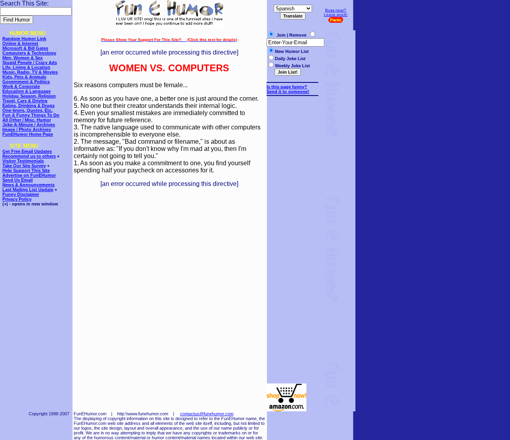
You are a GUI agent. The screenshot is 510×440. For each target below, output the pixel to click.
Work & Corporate (21, 86)
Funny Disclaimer (20, 194)
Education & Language (26, 91)
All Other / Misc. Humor (26, 119)
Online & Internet (20, 43)
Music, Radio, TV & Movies (30, 72)
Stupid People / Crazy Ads (29, 62)
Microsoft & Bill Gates (25, 48)
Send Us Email (17, 180)
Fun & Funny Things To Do (30, 115)
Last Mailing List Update (27, 189)
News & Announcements (28, 184)
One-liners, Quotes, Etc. (27, 110)
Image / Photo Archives (26, 129)
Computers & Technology (29, 53)
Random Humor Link (24, 38)
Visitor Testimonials (23, 160)
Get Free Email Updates (27, 151)
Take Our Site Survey (24, 165)
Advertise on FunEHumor (29, 175)
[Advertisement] (290, 236)
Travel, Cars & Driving (24, 100)
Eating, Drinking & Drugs (28, 105)
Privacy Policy (16, 199)
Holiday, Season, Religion (29, 96)
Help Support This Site (26, 170)
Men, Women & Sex (22, 57)
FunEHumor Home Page (27, 134)
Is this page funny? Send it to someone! (288, 89)
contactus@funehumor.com (206, 413)
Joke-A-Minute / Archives (28, 124)
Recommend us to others (29, 156)
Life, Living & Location (26, 67)
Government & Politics (26, 81)
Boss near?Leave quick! (335, 12)
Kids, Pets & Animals (24, 76)
